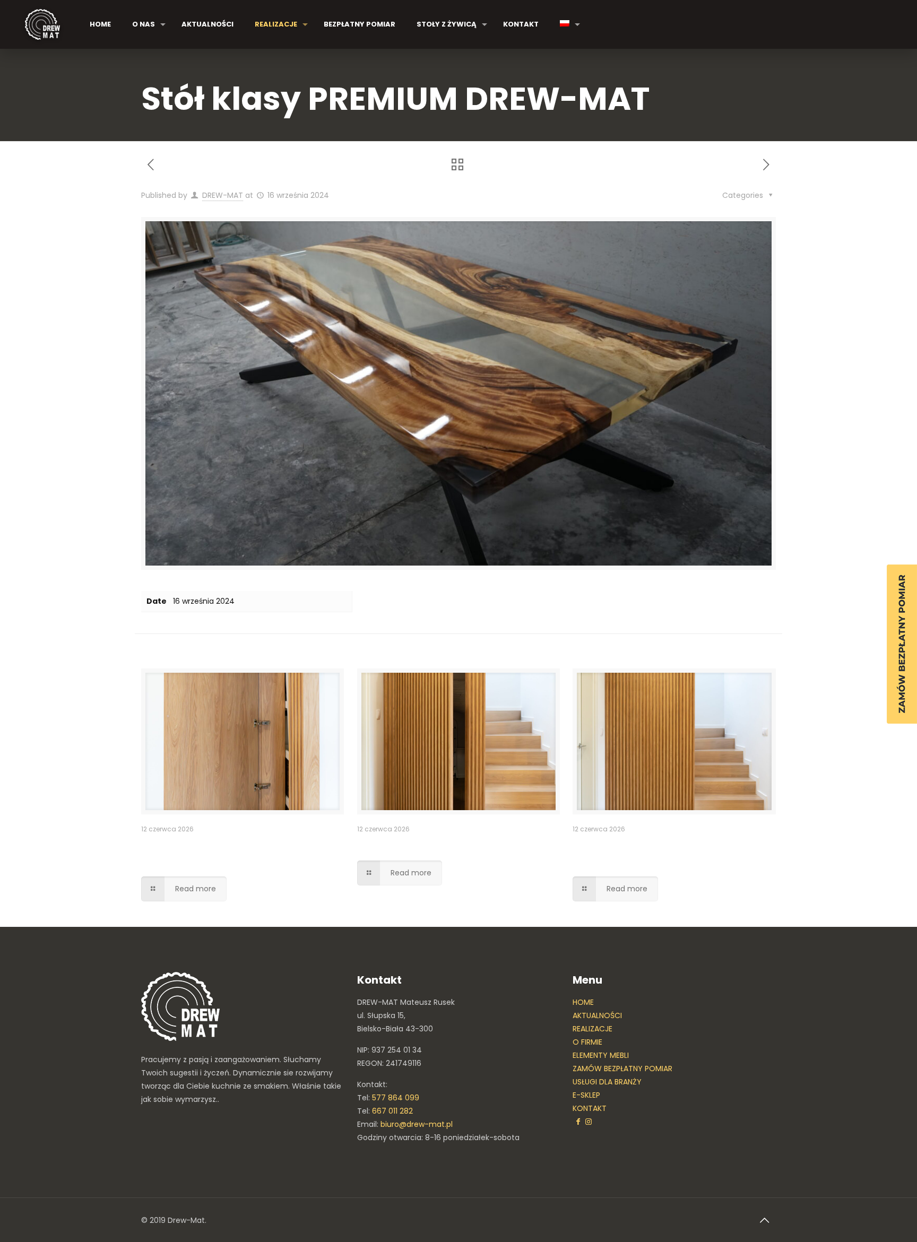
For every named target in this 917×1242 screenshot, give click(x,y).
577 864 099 (395, 1097)
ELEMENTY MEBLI (601, 1055)
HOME (583, 1002)
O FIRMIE (587, 1042)
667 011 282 (392, 1111)
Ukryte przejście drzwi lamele (437, 844)
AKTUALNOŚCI (597, 1015)
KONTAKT (590, 1108)
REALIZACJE (592, 1028)
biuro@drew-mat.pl (416, 1124)
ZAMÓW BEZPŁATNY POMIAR (622, 1068)
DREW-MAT (222, 195)
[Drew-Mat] (42, 24)
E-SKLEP (586, 1095)
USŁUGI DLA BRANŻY (607, 1081)
